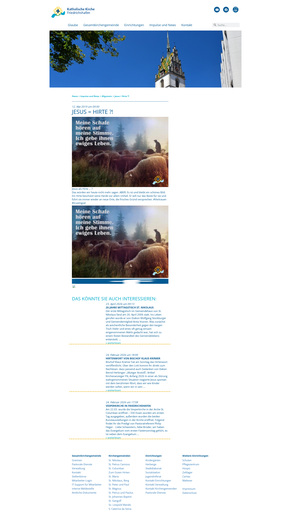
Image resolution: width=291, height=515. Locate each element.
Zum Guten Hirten (119, 472)
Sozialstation (153, 472)
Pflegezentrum (190, 464)
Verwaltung (78, 468)
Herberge (151, 464)
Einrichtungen (134, 25)
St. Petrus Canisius (119, 464)
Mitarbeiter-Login (82, 480)
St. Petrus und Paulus (121, 492)
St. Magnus (115, 488)
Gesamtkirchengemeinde (101, 25)
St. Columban (116, 468)
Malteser (187, 480)
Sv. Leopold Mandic (120, 504)
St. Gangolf (115, 500)
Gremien (77, 460)
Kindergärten (153, 460)
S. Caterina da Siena (120, 508)
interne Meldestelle (83, 488)
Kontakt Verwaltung (157, 484)
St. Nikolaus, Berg (119, 480)
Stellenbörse (79, 476)
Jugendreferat (153, 476)
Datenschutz (189, 492)
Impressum (189, 488)
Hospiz (186, 468)
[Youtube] (217, 9)
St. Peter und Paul (119, 484)
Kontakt (186, 25)
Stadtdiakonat (153, 468)
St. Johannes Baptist (120, 496)
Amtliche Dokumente (84, 492)
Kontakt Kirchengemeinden (161, 488)
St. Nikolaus (115, 460)
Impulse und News (162, 25)
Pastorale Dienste (82, 464)
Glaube (73, 25)
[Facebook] (226, 9)
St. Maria (114, 476)
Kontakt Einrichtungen (158, 480)
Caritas (186, 476)
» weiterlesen (113, 343)
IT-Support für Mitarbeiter (87, 484)
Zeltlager (187, 472)
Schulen (186, 460)
